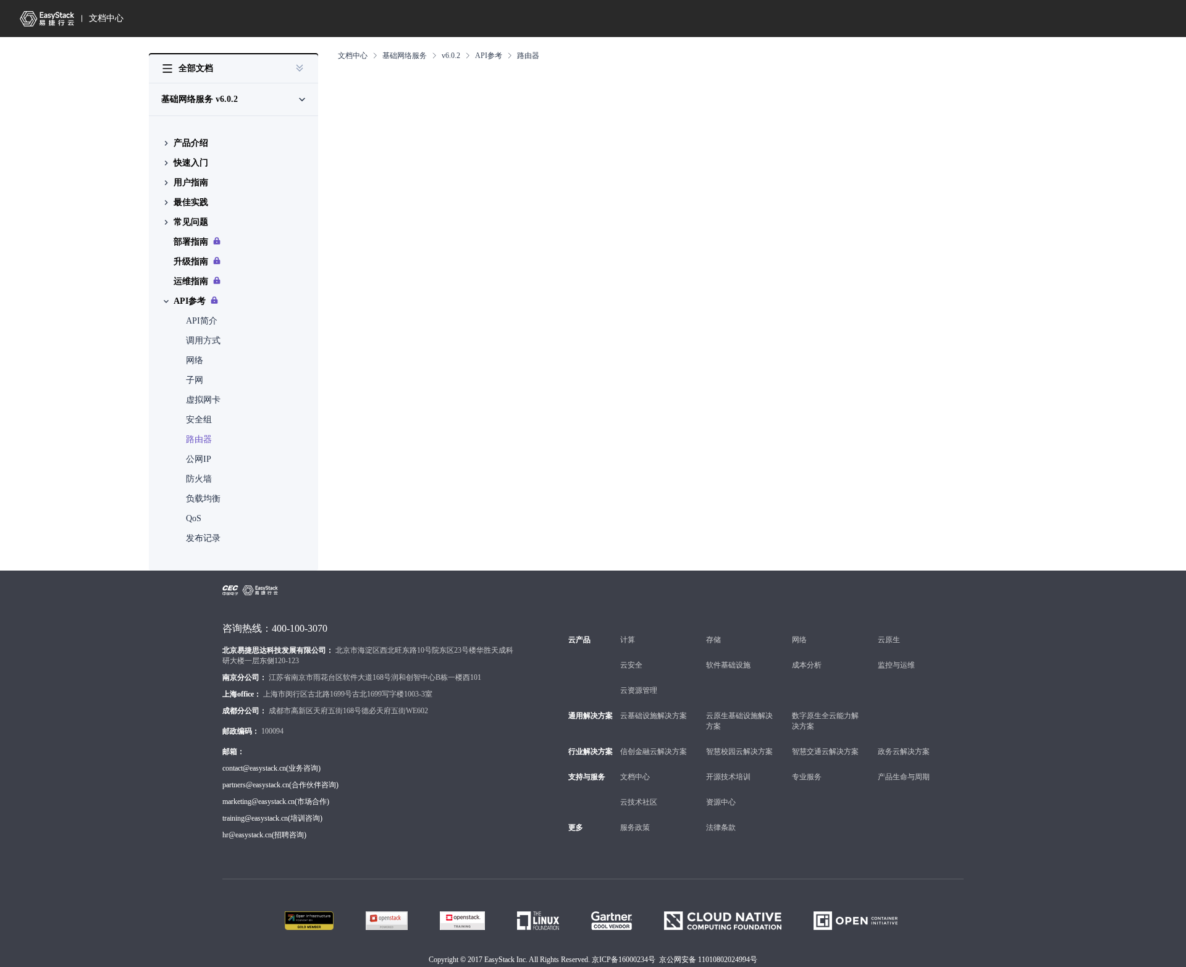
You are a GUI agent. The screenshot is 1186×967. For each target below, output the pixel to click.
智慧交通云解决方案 (825, 751)
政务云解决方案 (904, 751)
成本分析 (807, 665)
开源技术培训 (728, 776)
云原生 (889, 639)
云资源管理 (638, 690)
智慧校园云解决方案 (739, 751)
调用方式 (203, 340)
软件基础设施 (728, 665)
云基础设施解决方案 (653, 715)
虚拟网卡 (203, 399)
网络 (194, 360)
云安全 (631, 665)
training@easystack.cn (255, 818)
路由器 (199, 439)
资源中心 (721, 802)
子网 (194, 380)
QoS (193, 518)
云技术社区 (638, 802)
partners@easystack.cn (255, 785)
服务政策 (635, 827)
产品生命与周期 (904, 776)
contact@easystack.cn (254, 768)
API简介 (201, 320)
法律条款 (721, 827)
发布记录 (203, 538)
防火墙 (199, 478)
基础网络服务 (404, 55)
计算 (627, 639)
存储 (713, 639)
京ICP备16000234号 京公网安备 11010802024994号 (674, 959)
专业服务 (807, 776)
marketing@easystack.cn (258, 801)
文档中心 (106, 18)
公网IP (198, 459)
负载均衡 (203, 498)
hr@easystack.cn (247, 835)
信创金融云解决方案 (653, 751)
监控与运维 (896, 665)
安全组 (199, 419)
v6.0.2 (451, 55)
